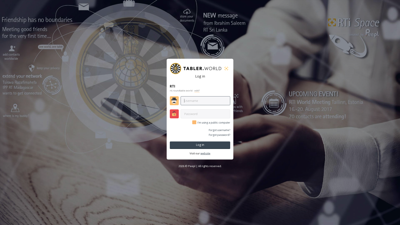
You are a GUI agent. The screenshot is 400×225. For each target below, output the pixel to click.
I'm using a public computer (214, 122)
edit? (197, 90)
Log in (200, 145)
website (205, 153)
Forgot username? (219, 130)
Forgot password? (219, 135)
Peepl (191, 166)
